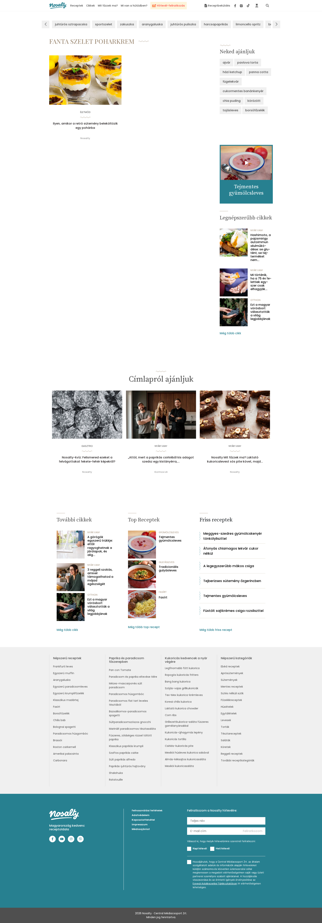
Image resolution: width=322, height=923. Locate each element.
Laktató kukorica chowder (181, 708)
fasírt (163, 592)
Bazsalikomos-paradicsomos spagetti (127, 713)
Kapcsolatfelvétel (143, 820)
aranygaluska (152, 24)
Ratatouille (116, 780)
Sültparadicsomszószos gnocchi (130, 722)
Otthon (255, 300)
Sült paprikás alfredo (122, 759)
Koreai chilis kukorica (178, 702)
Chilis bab (59, 720)
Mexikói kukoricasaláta (179, 766)
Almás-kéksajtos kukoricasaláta (185, 759)
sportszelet (103, 24)
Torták (225, 727)
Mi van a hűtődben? (134, 5)
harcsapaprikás (216, 24)
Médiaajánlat (141, 829)
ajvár (226, 62)
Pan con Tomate (120, 670)
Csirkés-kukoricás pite (179, 746)
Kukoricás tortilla (175, 739)
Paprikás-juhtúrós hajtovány (127, 766)
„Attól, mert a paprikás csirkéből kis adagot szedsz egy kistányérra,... (161, 459)
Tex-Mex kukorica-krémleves (184, 695)
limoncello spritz (248, 24)
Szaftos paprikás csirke (123, 753)
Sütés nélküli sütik (232, 693)
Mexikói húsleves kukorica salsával (187, 752)
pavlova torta (247, 62)
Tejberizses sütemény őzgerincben (232, 580)
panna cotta (258, 72)
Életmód (85, 112)
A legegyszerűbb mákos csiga (228, 566)
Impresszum (140, 824)
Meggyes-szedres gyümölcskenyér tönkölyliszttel (232, 536)
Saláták (225, 740)
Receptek (76, 5)
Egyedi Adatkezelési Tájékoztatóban (215, 883)
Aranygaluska (61, 680)
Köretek (226, 747)
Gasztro (87, 446)
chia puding (232, 101)
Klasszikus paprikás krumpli (126, 746)
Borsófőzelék (61, 713)
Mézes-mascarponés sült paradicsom (125, 685)
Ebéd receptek (230, 666)
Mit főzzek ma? (108, 5)
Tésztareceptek (231, 733)
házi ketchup (232, 72)
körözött (254, 101)
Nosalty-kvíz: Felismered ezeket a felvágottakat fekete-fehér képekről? (87, 459)
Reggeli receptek (232, 754)
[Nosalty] (58, 5)
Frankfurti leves (63, 666)
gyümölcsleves (169, 532)
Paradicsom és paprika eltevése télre (133, 677)
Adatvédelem (140, 815)
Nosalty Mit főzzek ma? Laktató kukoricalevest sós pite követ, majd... (235, 459)
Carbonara (60, 760)
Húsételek (227, 707)
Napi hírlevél (200, 848)
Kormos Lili (161, 472)
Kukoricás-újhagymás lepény (184, 732)
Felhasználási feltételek (147, 810)
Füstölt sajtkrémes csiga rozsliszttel (233, 610)
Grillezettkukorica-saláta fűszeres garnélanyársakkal (187, 724)
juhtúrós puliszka (183, 24)
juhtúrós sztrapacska (71, 24)
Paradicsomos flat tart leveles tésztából (128, 703)
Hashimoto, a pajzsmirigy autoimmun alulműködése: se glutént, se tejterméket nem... (260, 247)
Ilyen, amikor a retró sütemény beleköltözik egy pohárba (85, 126)
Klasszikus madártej (65, 700)
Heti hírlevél (223, 848)
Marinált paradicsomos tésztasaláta (132, 729)
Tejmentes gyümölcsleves (170, 538)
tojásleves (230, 110)
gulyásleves (166, 562)
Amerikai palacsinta (66, 754)
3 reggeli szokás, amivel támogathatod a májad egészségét (100, 577)
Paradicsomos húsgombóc (70, 733)
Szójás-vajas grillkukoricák (181, 688)
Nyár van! (256, 230)
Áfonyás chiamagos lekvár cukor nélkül (230, 551)
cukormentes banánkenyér (243, 91)
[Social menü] (242, 5)
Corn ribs (170, 715)
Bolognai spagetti (64, 727)
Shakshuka (116, 773)
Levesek (226, 720)
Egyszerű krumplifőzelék (68, 693)
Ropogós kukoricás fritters (181, 675)
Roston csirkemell (64, 747)
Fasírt (163, 597)
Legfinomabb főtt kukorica (182, 668)
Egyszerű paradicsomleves (70, 686)
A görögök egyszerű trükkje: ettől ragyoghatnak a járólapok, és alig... (100, 546)
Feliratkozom (252, 831)
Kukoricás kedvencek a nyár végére (186, 660)
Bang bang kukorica (177, 681)
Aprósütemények (232, 673)
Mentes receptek (232, 686)
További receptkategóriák (237, 760)
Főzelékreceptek (231, 700)
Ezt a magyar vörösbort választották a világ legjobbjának (260, 312)
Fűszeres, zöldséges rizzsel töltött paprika (130, 737)
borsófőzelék (255, 110)
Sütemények (229, 680)
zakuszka (127, 24)
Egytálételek (229, 713)
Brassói (57, 740)
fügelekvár (231, 81)
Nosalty (85, 138)
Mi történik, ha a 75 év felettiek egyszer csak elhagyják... (260, 282)
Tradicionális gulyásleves (168, 568)
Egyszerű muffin (63, 673)
